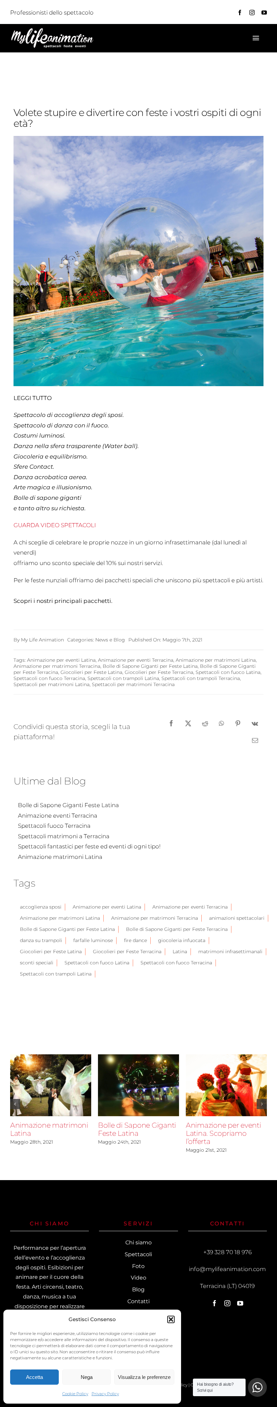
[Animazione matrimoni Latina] (50, 1085)
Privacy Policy (105, 1393)
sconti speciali (36, 963)
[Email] (255, 740)
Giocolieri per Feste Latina (91, 672)
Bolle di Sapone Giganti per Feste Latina (150, 666)
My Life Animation (42, 640)
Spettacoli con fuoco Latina (228, 672)
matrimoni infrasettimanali (230, 951)
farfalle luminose (93, 940)
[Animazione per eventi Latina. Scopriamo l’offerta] (226, 1085)
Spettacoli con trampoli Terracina (200, 678)
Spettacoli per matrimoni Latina (52, 684)
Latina (180, 951)
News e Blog (110, 640)
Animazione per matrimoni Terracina (57, 666)
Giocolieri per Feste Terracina (159, 672)
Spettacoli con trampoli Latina (123, 678)
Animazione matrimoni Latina (39, 1085)
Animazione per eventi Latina (61, 660)
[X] (188, 723)
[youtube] (264, 12)
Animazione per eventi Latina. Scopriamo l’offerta (214, 1085)
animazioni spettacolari (237, 918)
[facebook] (240, 12)
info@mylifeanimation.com (227, 1269)
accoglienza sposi (40, 907)
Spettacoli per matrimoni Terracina (133, 684)
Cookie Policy (75, 1393)
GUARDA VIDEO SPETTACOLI (55, 525)
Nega (87, 1377)
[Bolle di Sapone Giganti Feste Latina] (138, 1085)
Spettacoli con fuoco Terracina (49, 678)
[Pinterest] (237, 723)
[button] (171, 1319)
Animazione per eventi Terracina (135, 660)
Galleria (62, 1085)
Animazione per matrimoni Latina (216, 660)
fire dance (135, 940)
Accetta (34, 1377)
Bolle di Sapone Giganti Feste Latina (126, 1085)
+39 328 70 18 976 (227, 1252)
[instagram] (252, 12)
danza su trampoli (41, 940)
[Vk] (254, 723)
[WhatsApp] (221, 723)
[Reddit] (205, 723)
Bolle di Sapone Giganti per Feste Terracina (177, 929)
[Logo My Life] (52, 30)
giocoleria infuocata (181, 940)
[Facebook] (171, 723)
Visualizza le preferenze (144, 1377)
